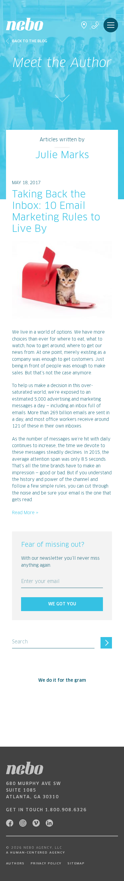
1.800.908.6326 (66, 810)
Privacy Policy (46, 863)
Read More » (25, 513)
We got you (62, 604)
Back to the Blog (29, 41)
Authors (15, 863)
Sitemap (76, 863)
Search (20, 642)
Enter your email (40, 581)
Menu (111, 25)
